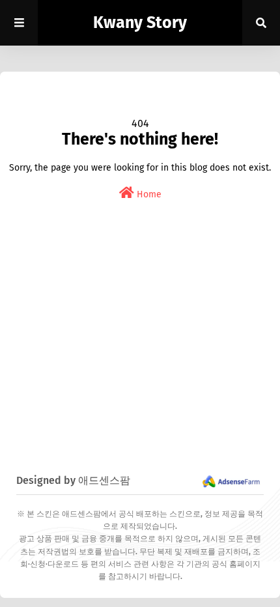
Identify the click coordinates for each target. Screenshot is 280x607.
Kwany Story (140, 23)
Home (147, 194)
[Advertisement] (140, 353)
